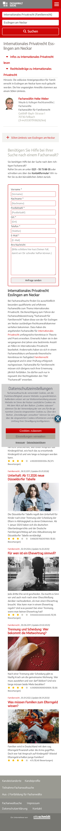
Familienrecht (41, 357)
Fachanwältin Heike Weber (33, 98)
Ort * (13, 217)
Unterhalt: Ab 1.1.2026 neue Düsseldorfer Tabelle (26, 477)
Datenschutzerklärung (14, 808)
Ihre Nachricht (18, 244)
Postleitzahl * (18, 207)
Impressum (33, 803)
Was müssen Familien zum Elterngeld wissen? (33, 704)
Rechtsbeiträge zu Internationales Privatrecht (27, 71)
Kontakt (37, 808)
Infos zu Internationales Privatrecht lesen (29, 59)
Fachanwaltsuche (12, 803)
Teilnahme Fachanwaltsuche (18, 787)
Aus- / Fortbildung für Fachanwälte (22, 794)
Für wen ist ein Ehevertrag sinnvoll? (32, 553)
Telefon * (15, 226)
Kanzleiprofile (32, 780)
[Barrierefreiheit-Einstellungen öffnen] (58, 419)
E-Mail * (15, 235)
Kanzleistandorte (11, 780)
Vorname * (16, 189)
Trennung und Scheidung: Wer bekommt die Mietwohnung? (28, 631)
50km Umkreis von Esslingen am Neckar (33, 137)
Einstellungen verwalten (30, 436)
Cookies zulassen (31, 430)
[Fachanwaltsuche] (13, 5)
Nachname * (17, 198)
